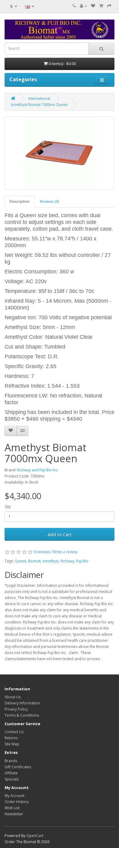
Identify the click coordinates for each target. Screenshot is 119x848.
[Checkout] (109, 6)
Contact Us (14, 731)
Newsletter (14, 814)
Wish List (12, 807)
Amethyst (50, 561)
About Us (13, 697)
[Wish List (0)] (93, 6)
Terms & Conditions (22, 715)
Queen (20, 561)
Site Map (12, 744)
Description (19, 201)
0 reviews (42, 551)
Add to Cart (60, 534)
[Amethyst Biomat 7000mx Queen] (59, 153)
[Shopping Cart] (101, 6)
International (39, 98)
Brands (11, 760)
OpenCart (34, 835)
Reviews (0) (49, 201)
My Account (14, 795)
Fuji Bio (82, 561)
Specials (12, 779)
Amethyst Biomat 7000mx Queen (39, 104)
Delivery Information (22, 703)
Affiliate (11, 773)
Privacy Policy (16, 709)
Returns (11, 737)
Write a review (65, 551)
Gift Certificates (18, 766)
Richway (67, 561)
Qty (8, 506)
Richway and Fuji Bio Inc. (38, 470)
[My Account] (83, 6)
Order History (17, 801)
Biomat (34, 561)
